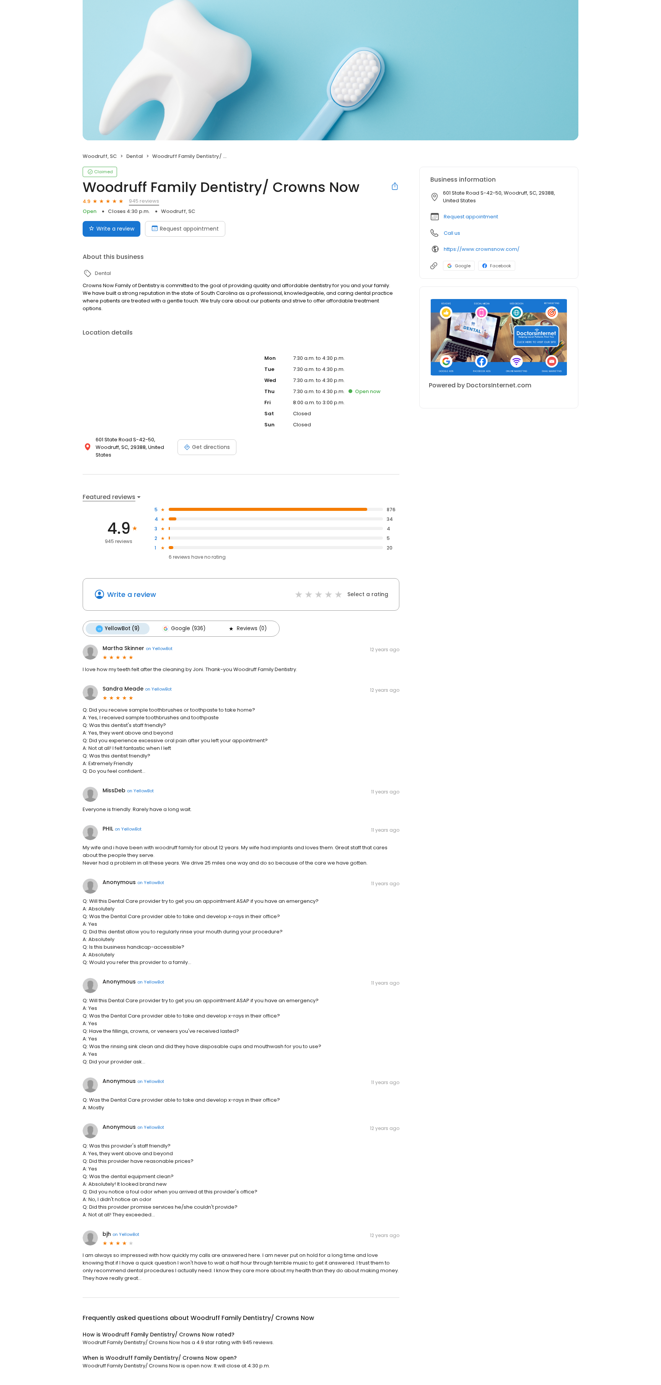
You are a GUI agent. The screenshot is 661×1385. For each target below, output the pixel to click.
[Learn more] (499, 337)
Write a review (115, 228)
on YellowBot (159, 648)
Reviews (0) (252, 628)
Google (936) (188, 628)
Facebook (500, 266)
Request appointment (189, 228)
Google (463, 266)
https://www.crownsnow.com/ (481, 249)
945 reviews (144, 201)
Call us (452, 233)
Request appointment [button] (471, 216)
